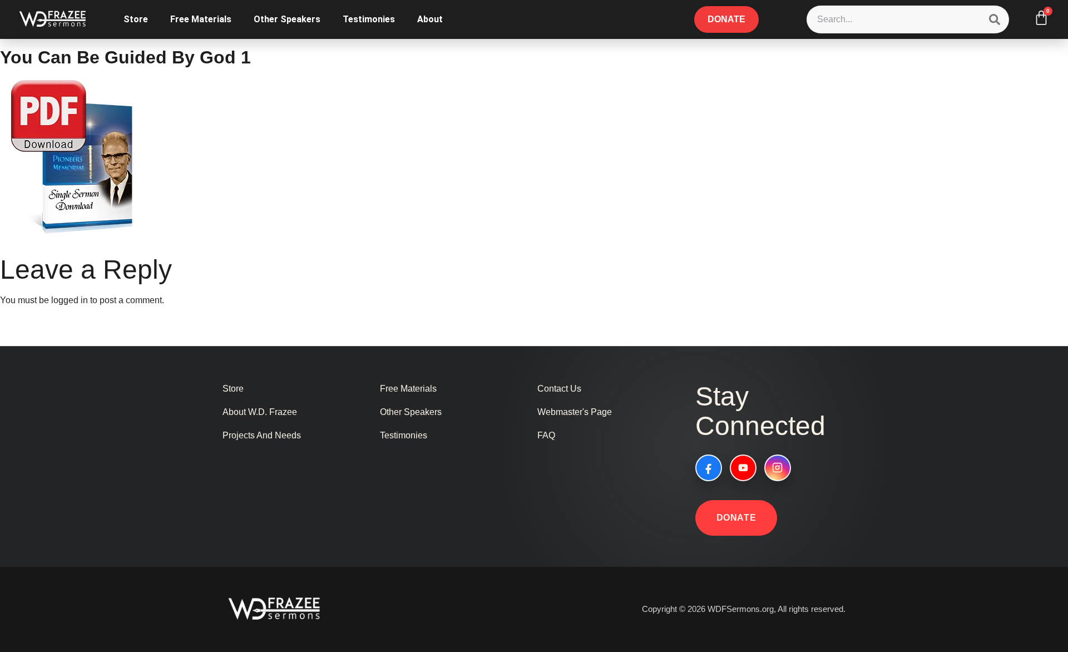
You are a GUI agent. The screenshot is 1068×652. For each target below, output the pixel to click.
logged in (69, 300)
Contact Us (559, 388)
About (430, 19)
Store (135, 19)
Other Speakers (287, 19)
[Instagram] (777, 468)
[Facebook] (708, 468)
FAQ (546, 435)
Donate (736, 517)
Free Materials (200, 19)
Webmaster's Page (574, 412)
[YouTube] (743, 468)
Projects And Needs (261, 435)
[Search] (994, 19)
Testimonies (369, 19)
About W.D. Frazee (259, 412)
